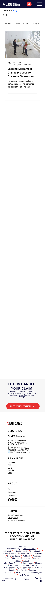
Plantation (26, 558)
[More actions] (37, 63)
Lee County (7, 572)
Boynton (32, 570)
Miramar (38, 563)
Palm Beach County (11, 568)
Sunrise (26, 561)
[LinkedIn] (16, 499)
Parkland (26, 556)
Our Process (12, 495)
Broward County (13, 549)
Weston (13, 553)
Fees (10, 473)
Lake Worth (21, 570)
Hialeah (26, 565)
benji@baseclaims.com (19, 451)
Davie (5, 553)
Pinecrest (16, 558)
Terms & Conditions (15, 515)
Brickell (34, 565)
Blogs (10, 468)
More (35, 24)
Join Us (11, 470)
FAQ (9, 465)
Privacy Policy (13, 518)
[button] (22, 406)
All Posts (8, 24)
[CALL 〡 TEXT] (29, 4)
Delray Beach (14, 565)
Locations (11, 462)
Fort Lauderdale (29, 549)
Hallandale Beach (20, 551)
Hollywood (7, 551)
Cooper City (24, 553)
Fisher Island (27, 563)
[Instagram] (12, 499)
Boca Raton (26, 568)
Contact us (12, 492)
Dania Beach (35, 551)
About (10, 489)
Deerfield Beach (13, 556)
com (28, 452)
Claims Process (22, 24)
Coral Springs (37, 553)
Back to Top (38, 579)
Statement (21, 520)
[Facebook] (9, 499)
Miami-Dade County (11, 563)
